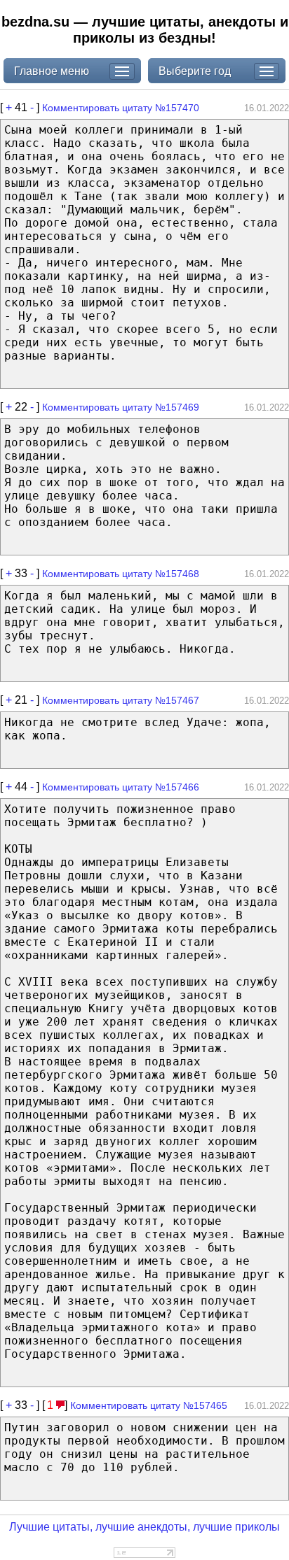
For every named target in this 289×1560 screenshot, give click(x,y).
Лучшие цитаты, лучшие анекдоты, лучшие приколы (144, 1527)
